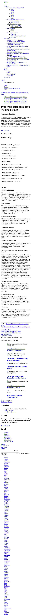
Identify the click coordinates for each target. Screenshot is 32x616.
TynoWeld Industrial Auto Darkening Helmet (16, 386)
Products (6, 6)
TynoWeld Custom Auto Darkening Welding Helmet (16, 377)
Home (5, 4)
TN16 (12, 15)
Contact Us (7, 77)
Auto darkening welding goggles (15, 19)
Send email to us (5, 130)
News (5, 68)
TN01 (12, 9)
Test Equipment (11, 74)
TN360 (12, 18)
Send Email (4, 447)
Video (8, 71)
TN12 (12, 12)
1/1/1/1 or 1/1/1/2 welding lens (15, 40)
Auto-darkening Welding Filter (15, 43)
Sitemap (10, 402)
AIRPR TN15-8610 (16, 25)
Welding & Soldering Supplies (18, 35)
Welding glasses (15, 21)
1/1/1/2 (12, 31)
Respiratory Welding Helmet (14, 52)
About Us (6, 69)
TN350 (12, 16)
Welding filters (11, 28)
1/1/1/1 (12, 30)
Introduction (7, 38)
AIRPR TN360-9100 (16, 27)
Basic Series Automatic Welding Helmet (14, 396)
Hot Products (4, 402)
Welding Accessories (12, 33)
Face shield (13, 34)
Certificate (10, 75)
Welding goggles (15, 22)
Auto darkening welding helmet (15, 7)
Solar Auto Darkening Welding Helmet (11, 332)
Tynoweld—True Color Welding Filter (17, 58)
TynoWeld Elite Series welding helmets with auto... (17, 359)
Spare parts (13, 37)
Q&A (8, 66)
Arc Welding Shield (6, 329)
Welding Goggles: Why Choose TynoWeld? (18, 65)
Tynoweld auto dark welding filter (16, 56)
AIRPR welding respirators (14, 24)
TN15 (12, 13)
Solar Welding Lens (6, 334)
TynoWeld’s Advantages (13, 44)
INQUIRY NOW (5, 425)
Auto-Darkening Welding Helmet (16, 41)
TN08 (12, 10)
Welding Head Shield (6, 335)
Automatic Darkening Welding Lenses (11, 331)
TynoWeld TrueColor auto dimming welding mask (17, 327)
